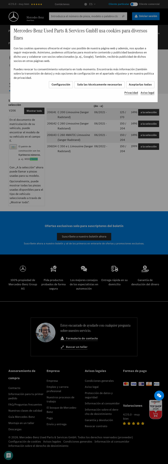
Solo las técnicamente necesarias (99, 84)
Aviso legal (147, 93)
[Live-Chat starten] (159, 395)
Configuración (61, 84)
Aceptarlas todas (140, 84)
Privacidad (131, 93)
